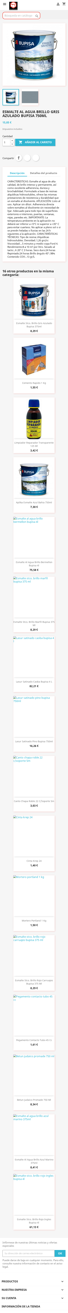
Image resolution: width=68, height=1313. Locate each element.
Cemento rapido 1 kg (34, 382)
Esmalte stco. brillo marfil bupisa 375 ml (34, 623)
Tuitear (27, 158)
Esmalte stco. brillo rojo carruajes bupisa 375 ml (34, 982)
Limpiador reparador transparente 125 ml (34, 444)
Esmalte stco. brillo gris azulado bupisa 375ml (34, 325)
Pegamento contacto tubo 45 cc (34, 1040)
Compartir (18, 158)
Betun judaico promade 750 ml (34, 1099)
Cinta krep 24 (34, 860)
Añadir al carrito (35, 142)
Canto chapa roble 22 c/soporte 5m (34, 801)
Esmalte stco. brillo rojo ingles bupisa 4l (34, 1221)
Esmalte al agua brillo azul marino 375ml (34, 1161)
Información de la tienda (21, 1306)
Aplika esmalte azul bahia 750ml (34, 502)
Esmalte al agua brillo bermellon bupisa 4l (34, 564)
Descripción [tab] (17, 173)
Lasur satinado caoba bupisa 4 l (34, 681)
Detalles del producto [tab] (43, 173)
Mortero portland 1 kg (34, 920)
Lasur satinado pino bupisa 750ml (34, 741)
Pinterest (36, 158)
